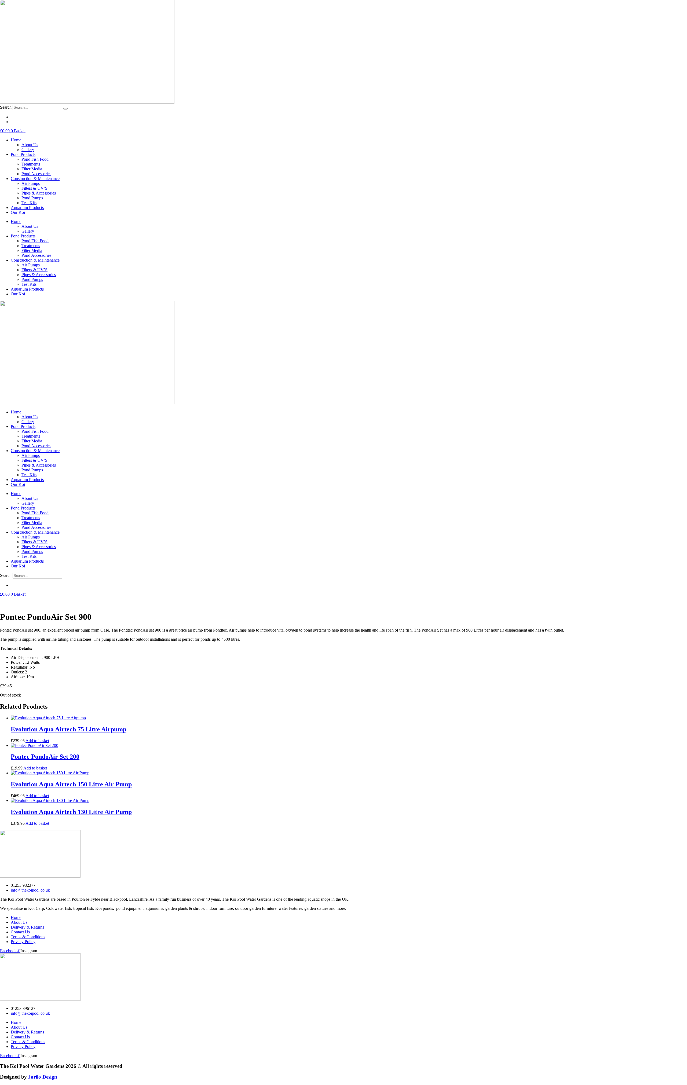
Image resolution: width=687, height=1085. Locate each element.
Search (6, 107)
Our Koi (18, 212)
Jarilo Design (42, 1077)
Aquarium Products (27, 207)
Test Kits (28, 202)
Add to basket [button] (37, 740)
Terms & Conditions (28, 936)
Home (16, 140)
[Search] (65, 108)
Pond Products (23, 154)
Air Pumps (30, 183)
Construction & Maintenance (35, 178)
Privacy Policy (23, 941)
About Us (29, 144)
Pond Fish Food (35, 159)
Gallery (27, 149)
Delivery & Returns (27, 927)
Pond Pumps (32, 198)
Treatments (30, 164)
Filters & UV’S (34, 188)
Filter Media (31, 169)
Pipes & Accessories (38, 193)
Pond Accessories (36, 173)
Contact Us (20, 932)
